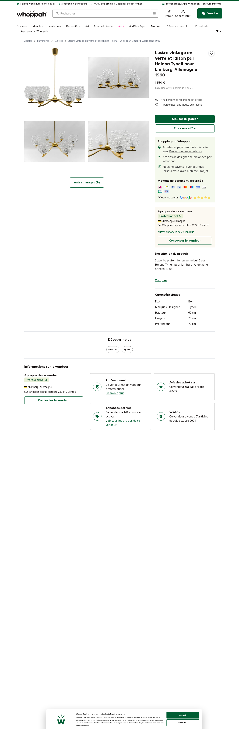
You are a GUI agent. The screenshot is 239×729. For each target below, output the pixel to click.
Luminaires (43, 40)
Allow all (182, 715)
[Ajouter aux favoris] (211, 53)
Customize (181, 723)
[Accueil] (32, 13)
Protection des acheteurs (185, 151)
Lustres (58, 40)
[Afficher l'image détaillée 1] (54, 77)
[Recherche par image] (154, 13)
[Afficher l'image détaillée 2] (118, 77)
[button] (183, 4)
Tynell (127, 349)
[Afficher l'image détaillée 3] (54, 141)
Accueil (28, 40)
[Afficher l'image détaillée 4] (118, 141)
